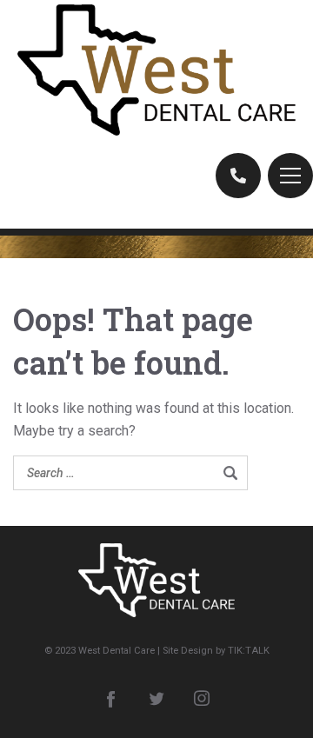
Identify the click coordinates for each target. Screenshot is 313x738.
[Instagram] (201, 698)
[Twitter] (156, 698)
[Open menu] (290, 175)
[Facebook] (111, 698)
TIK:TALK (249, 650)
